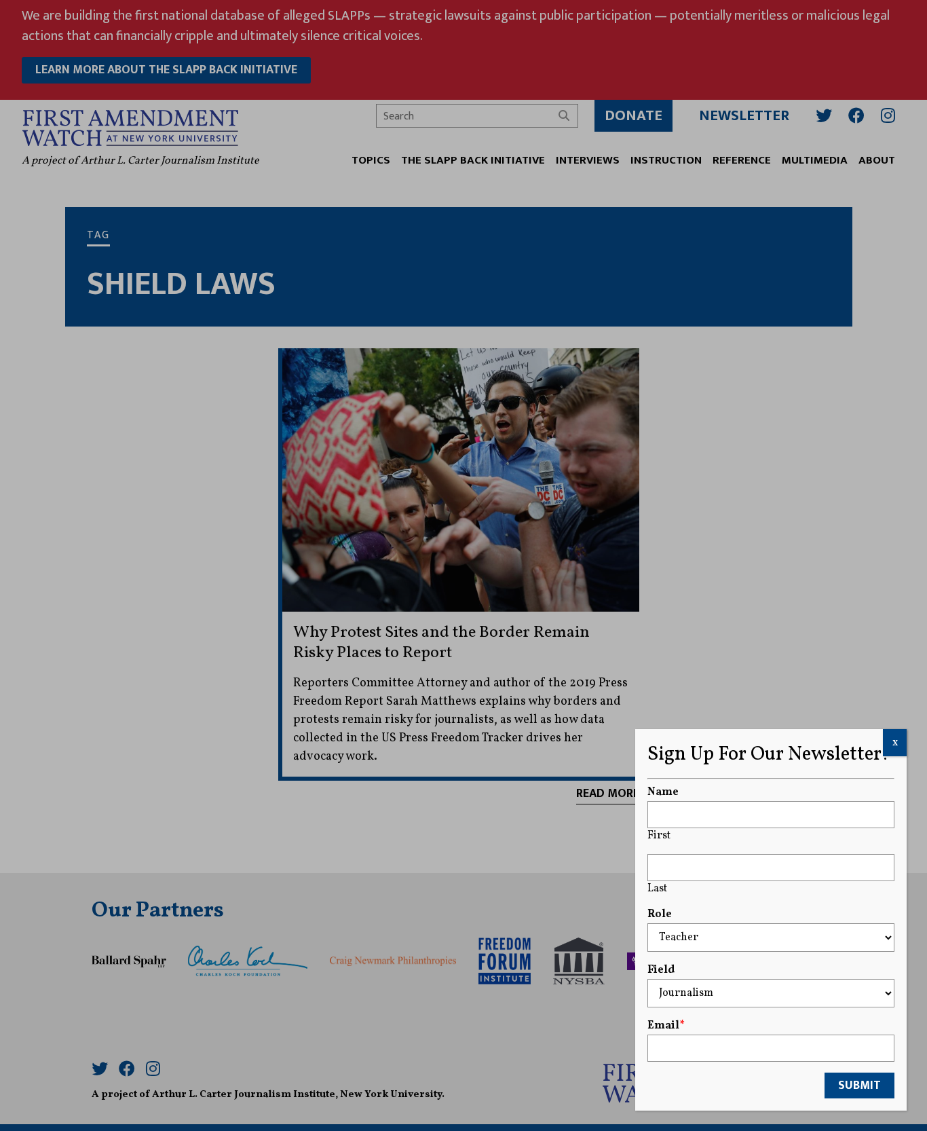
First (658, 835)
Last (657, 888)
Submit (859, 1085)
